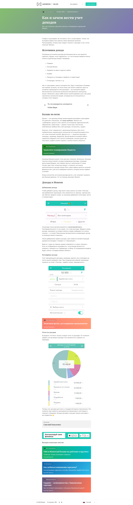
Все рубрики (73, 4)
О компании (50, 502)
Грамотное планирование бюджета (60, 150)
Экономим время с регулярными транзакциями (65, 324)
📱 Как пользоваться (48, 12)
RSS (56, 502)
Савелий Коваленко (72, 11)
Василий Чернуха (48, 472)
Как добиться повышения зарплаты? (60, 467)
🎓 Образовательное (50, 479)
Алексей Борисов (48, 457)
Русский (88, 502)
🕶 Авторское (48, 464)
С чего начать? (91, 4)
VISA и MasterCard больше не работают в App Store (66, 452)
